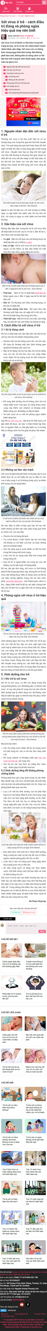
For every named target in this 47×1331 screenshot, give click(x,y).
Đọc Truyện (17, 11)
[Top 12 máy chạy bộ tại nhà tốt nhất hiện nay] (35, 1188)
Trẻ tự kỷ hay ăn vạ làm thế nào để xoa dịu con (34, 996)
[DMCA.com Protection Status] (8, 1311)
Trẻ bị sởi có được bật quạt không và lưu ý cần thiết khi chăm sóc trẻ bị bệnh (35, 1108)
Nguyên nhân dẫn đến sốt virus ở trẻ (17, 67)
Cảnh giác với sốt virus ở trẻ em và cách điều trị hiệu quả (10, 1038)
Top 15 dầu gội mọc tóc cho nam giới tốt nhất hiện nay (11, 1260)
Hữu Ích (17, 912)
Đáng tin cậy (30, 912)
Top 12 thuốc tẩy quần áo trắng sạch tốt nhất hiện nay (10, 1231)
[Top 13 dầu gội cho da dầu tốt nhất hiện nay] (35, 1218)
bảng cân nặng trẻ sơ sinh (34, 1272)
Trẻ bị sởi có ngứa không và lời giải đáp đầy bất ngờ (35, 1139)
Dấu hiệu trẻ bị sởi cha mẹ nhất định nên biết (35, 1260)
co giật (29, 242)
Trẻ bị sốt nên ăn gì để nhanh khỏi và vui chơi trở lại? (11, 1069)
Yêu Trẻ (8, 2)
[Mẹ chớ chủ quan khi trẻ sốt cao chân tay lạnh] (35, 1023)
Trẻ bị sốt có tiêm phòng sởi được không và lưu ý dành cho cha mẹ (11, 1141)
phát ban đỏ (40, 293)
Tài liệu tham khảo (34, 38)
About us (4, 1314)
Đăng (42, 931)
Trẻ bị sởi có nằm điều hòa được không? (9, 1107)
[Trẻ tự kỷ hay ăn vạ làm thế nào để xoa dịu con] (35, 982)
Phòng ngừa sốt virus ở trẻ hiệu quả (16, 83)
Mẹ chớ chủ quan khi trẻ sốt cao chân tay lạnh (35, 1037)
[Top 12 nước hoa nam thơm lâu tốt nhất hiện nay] (35, 1158)
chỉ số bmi (25, 1274)
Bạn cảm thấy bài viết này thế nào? (23, 908)
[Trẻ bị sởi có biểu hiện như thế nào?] (11, 1188)
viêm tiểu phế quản (14, 581)
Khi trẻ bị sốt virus (12, 89)
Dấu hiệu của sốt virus (12, 70)
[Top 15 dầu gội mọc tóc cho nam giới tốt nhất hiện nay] (11, 1247)
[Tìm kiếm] (44, 2)
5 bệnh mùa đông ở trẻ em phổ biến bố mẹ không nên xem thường (34, 965)
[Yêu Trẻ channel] (22, 1307)
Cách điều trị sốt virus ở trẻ (14, 73)
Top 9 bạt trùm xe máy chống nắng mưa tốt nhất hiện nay (11, 1171)
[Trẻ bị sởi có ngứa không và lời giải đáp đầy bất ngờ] (35, 1126)
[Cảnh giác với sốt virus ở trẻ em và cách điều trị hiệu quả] (11, 1023)
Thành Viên (29, 11)
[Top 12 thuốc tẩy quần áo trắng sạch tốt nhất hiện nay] (11, 1218)
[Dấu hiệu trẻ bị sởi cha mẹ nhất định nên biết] (35, 1247)
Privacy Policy (40, 1314)
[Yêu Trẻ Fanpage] (28, 1307)
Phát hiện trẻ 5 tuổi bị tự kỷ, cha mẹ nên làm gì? (11, 996)
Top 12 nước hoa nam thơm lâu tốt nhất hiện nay (33, 1171)
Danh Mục (6, 11)
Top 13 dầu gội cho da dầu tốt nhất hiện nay (34, 1231)
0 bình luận (7, 919)
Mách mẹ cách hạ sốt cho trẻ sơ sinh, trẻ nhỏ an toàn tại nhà (35, 1069)
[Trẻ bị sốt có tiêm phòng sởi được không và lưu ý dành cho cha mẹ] (11, 1126)
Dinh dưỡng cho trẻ (11, 86)
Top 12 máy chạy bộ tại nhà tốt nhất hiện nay (34, 1201)
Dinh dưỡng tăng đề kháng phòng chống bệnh (22, 93)
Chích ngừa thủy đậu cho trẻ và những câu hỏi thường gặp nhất (11, 964)
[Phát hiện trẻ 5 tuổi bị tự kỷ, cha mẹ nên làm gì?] (11, 982)
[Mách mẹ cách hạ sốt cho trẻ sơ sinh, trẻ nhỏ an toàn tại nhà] (35, 1056)
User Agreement (21, 1314)
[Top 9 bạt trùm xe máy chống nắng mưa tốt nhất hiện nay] (11, 1158)
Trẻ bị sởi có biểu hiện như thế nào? (10, 1200)
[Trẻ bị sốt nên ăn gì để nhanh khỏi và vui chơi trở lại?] (11, 1056)
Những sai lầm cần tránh (14, 80)
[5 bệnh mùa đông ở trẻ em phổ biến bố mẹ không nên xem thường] (35, 950)
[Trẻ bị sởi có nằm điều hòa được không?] (11, 1094)
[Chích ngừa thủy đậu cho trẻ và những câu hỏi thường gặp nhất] (11, 950)
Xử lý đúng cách (12, 76)
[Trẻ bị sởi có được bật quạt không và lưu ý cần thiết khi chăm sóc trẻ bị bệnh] (35, 1094)
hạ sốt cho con (15, 421)
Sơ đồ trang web (7, 1316)
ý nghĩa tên (16, 1274)
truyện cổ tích (17, 1272)
